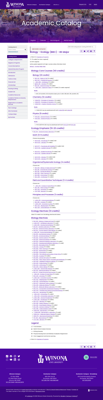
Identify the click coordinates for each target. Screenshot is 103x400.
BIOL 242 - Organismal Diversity (43, 80)
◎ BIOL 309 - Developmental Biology (43, 225)
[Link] (7, 356)
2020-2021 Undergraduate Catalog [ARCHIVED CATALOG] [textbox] (81, 46)
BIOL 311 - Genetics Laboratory (41, 227)
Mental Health (68, 40)
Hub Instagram (55, 40)
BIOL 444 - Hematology (39, 292)
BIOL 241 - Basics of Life (41, 78)
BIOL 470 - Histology (38, 301)
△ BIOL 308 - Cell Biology (41, 82)
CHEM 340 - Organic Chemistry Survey (45, 104)
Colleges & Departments (15, 59)
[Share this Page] (87, 51)
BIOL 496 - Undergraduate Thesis (42, 309)
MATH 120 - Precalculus (41, 141)
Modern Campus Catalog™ (69, 396)
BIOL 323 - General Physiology (41, 239)
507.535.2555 (86, 380)
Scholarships (12, 85)
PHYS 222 (73, 125)
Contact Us (75, 389)
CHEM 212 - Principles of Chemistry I (44, 100)
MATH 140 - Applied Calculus (42, 148)
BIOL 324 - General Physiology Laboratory (44, 241)
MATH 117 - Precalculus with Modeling (45, 146)
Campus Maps (12, 114)
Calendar (43, 40)
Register (33, 40)
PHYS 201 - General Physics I (42, 117)
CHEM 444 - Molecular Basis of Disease (44, 314)
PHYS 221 (65, 125)
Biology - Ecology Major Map (37, 66)
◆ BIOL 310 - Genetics (40, 84)
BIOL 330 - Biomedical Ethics (41, 245)
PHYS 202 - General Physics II (43, 118)
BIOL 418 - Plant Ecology (41, 187)
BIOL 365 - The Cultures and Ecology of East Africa (47, 254)
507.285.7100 (45, 380)
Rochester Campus (44, 4)
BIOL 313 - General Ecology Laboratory (43, 132)
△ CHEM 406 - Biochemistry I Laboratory (44, 312)
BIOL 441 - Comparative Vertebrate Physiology (46, 289)
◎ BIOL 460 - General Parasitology (42, 298)
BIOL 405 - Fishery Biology (40, 267)
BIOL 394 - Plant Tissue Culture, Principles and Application (49, 259)
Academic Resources (14, 95)
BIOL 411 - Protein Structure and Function (44, 272)
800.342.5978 (19, 382)
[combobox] (82, 46)
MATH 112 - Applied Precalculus (43, 151)
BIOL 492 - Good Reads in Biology (42, 305)
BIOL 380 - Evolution (40, 202)
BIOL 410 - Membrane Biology (41, 270)
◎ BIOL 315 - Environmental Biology (44, 200)
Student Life (11, 92)
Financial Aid (11, 82)
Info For (56, 4)
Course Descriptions (14, 66)
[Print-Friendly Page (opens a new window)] (91, 51)
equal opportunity (27, 389)
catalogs (29, 396)
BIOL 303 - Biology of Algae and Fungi (45, 168)
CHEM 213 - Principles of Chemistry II (45, 102)
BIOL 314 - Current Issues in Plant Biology (44, 230)
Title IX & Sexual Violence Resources (56, 389)
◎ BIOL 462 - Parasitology (40, 299)
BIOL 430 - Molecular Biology (41, 285)
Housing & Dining (13, 88)
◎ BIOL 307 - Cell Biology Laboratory (43, 223)
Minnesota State (40, 391)
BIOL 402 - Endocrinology (40, 263)
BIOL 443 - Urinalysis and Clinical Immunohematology (48, 290)
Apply (95, 4)
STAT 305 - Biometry (40, 191)
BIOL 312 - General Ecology (42, 86)
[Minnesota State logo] (91, 390)
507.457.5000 (10, 382)
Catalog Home (12, 56)
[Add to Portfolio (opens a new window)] (84, 51)
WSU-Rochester (12, 111)
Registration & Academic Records (15, 103)
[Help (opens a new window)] (94, 51)
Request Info (82, 4)
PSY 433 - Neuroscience (39, 318)
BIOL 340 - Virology (38, 247)
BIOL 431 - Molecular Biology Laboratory (44, 287)
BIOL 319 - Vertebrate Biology (43, 171)
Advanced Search (13, 52)
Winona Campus (32, 4)
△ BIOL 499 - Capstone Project (43, 87)
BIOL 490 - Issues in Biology (40, 303)
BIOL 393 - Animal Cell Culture (41, 258)
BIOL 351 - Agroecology (39, 250)
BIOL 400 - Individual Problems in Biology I (44, 261)
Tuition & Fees (12, 79)
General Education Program (16, 69)
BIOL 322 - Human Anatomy (40, 238)
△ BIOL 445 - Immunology (40, 294)
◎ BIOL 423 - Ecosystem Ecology (44, 204)
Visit (90, 4)
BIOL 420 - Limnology (40, 189)
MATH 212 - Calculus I (40, 142)
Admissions (11, 76)
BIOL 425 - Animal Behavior (42, 207)
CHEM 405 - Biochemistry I (40, 310)
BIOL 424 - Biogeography (42, 206)
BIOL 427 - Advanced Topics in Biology (43, 283)
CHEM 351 (69, 110)
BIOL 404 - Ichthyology (39, 265)
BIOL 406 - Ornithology (41, 177)
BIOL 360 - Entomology (41, 175)
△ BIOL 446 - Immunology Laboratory (43, 296)
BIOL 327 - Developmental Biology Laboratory (46, 243)
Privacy (69, 389)
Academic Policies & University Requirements (17, 98)
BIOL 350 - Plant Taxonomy (42, 173)
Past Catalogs (12, 108)
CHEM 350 (61, 110)
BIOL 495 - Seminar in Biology (41, 307)
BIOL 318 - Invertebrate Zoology (43, 169)
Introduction (11, 72)
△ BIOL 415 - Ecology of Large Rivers (44, 186)
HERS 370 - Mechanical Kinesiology (42, 316)
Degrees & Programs (14, 63)
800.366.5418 (54, 380)
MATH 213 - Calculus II (41, 159)
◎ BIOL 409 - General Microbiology (42, 268)
